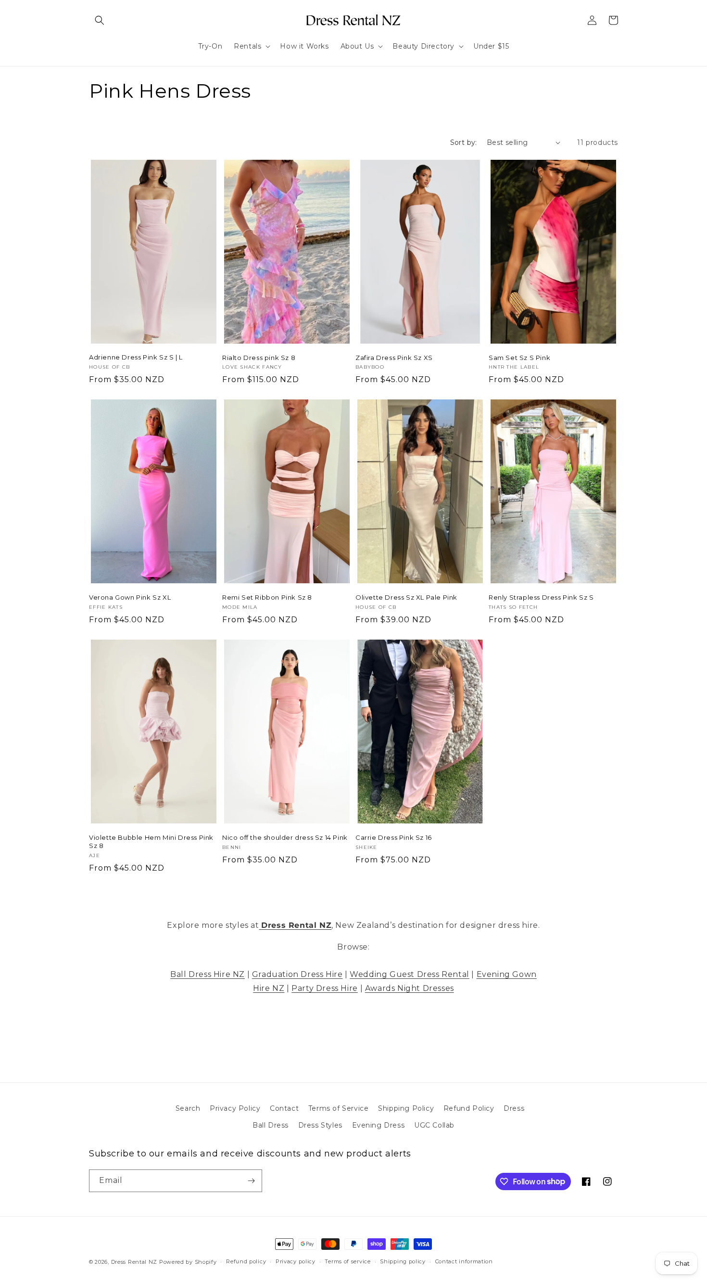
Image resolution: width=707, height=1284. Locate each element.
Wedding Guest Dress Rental (409, 974)
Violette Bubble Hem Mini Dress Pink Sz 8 (151, 841)
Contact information (464, 1261)
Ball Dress (270, 1125)
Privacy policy (296, 1261)
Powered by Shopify (188, 1261)
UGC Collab (434, 1125)
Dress (514, 1108)
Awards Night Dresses (409, 988)
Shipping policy (403, 1261)
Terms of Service (338, 1108)
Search (188, 1108)
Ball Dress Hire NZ (207, 974)
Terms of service (347, 1261)
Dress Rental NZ (134, 1261)
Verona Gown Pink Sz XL (130, 597)
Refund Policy (468, 1108)
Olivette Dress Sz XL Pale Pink (406, 597)
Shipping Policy (406, 1108)
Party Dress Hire (324, 988)
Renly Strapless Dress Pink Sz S (541, 597)
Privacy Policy (235, 1108)
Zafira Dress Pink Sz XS (394, 357)
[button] (99, 20)
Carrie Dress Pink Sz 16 (393, 837)
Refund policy (246, 1261)
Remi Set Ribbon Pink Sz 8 (267, 597)
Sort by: (463, 142)
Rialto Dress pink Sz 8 (258, 357)
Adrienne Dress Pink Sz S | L (136, 357)
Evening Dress (378, 1125)
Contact (284, 1108)
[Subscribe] (251, 1180)
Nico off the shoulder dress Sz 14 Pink (285, 837)
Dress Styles (320, 1125)
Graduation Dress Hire (297, 974)
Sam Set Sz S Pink (519, 357)
